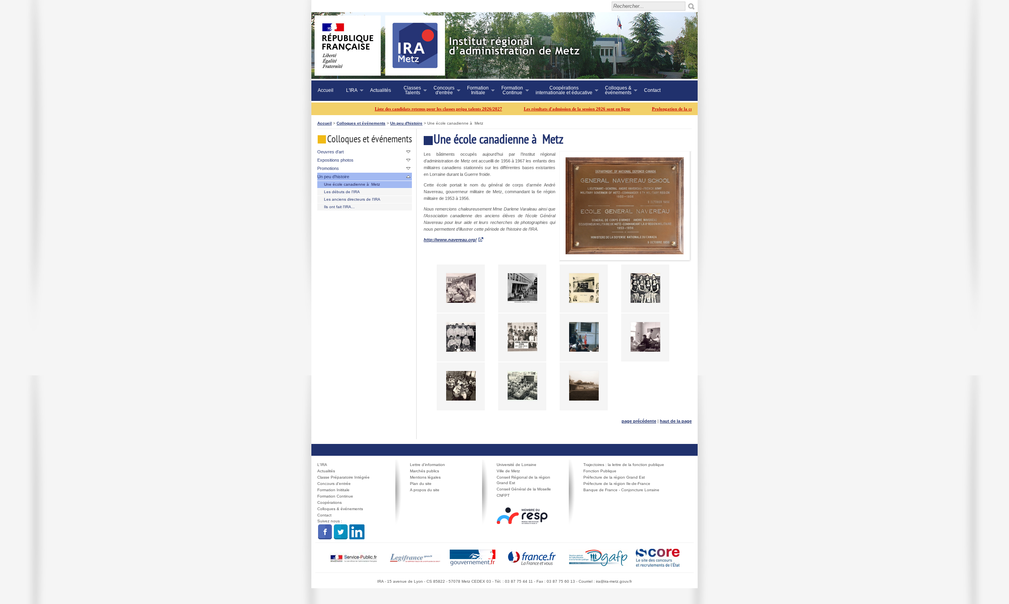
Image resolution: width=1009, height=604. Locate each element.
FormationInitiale (475, 90)
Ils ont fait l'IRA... (339, 207)
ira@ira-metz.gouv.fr (614, 581)
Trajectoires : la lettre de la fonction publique (623, 464)
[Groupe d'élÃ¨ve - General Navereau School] (522, 336)
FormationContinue (509, 90)
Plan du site (421, 483)
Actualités (380, 90)
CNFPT (503, 495)
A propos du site (424, 490)
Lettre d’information (427, 464)
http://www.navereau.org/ (450, 239)
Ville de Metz (508, 471)
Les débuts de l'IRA (342, 192)
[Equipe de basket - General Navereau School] (645, 287)
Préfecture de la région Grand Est (614, 477)
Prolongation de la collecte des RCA (663, 108)
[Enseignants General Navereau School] (584, 287)
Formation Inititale (333, 490)
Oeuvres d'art (330, 151)
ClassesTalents (409, 90)
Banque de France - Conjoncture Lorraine (621, 490)
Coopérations (329, 502)
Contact (652, 90)
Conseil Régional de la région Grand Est (523, 480)
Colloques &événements (615, 90)
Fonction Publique (599, 471)
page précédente (639, 421)
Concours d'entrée (334, 483)
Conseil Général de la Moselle (524, 489)
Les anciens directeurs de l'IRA (352, 199)
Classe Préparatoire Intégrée (343, 477)
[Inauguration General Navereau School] (584, 336)
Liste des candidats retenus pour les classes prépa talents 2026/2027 (415, 108)
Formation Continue (335, 496)
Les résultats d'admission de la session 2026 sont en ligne (554, 108)
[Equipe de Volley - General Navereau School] (461, 336)
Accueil (325, 90)
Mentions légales (425, 477)
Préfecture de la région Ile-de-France (616, 483)
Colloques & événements (340, 509)
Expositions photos (335, 160)
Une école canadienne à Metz (352, 184)
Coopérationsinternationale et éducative (560, 90)
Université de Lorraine (516, 464)
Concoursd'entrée (440, 90)
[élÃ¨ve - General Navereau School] (461, 287)
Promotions (328, 168)
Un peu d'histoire (406, 123)
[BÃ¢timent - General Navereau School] (584, 385)
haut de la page (676, 421)
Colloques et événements (361, 123)
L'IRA (348, 90)
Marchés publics (424, 471)
